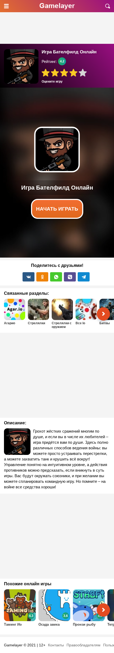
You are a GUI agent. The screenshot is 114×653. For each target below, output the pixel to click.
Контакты (56, 645)
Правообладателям (83, 645)
